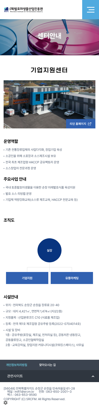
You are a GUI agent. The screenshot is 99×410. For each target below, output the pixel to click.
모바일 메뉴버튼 (90, 9)
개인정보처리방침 (16, 364)
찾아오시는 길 (47, 364)
